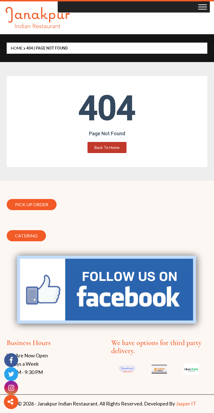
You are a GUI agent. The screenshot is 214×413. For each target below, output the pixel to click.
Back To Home (107, 147)
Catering (26, 235)
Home (17, 48)
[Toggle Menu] (202, 6)
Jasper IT (186, 403)
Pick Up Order (32, 203)
